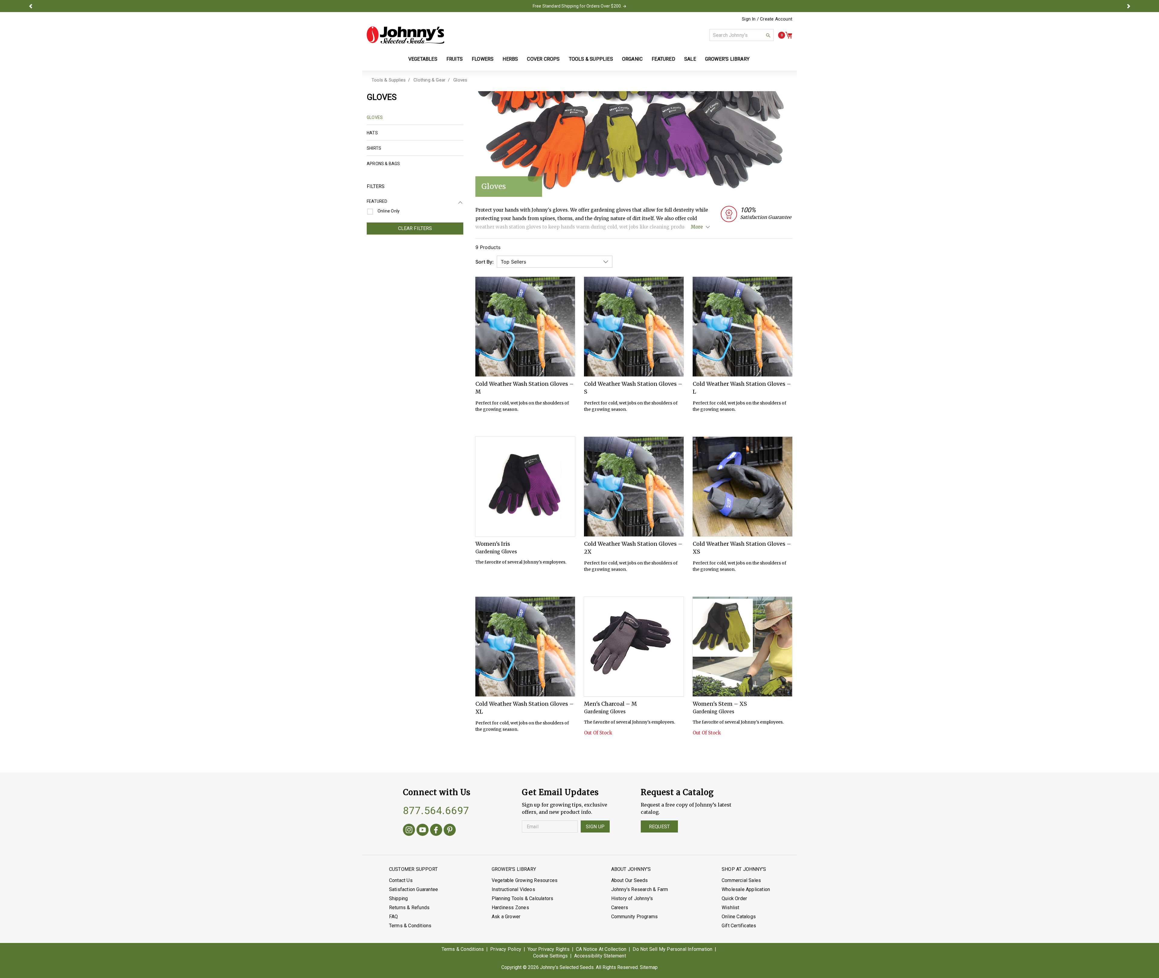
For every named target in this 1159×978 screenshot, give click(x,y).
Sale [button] (690, 59)
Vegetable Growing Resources (524, 880)
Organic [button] (632, 59)
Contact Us (401, 880)
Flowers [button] (482, 59)
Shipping (398, 898)
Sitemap (649, 967)
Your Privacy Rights (549, 949)
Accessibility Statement (600, 956)
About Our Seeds (629, 880)
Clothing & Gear (429, 80)
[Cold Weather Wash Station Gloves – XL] (525, 646)
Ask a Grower (506, 916)
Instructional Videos (513, 889)
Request (659, 826)
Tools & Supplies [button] (591, 59)
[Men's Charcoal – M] (634, 646)
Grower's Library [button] (728, 59)
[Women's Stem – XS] (742, 646)
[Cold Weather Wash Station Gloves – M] (525, 326)
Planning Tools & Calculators (523, 898)
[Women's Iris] (525, 486)
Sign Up (595, 826)
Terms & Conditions (410, 925)
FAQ (393, 916)
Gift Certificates (739, 925)
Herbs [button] (510, 59)
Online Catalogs (739, 916)
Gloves (460, 80)
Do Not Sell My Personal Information (672, 949)
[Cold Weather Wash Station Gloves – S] (634, 326)
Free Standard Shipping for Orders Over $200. (577, 6)
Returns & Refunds (409, 907)
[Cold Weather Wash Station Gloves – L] (742, 326)
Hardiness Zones (510, 907)
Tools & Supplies (389, 80)
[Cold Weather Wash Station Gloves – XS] (742, 486)
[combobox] (742, 35)
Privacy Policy (505, 949)
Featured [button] (663, 59)
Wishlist (730, 907)
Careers (619, 907)
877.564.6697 (436, 810)
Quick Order (734, 898)
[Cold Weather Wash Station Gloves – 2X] (634, 486)
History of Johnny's (632, 898)
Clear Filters (415, 228)
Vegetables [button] (422, 59)
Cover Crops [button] (543, 59)
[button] (30, 6)
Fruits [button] (454, 59)
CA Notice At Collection (601, 949)
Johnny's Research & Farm (639, 889)
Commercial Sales (741, 880)
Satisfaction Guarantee (413, 889)
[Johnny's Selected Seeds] (405, 35)
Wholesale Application (746, 889)
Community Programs (634, 916)
